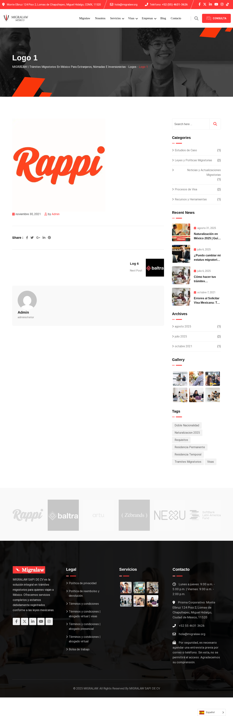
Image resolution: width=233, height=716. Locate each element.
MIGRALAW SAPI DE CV (144, 688)
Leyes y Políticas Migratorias (193, 160)
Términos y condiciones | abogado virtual (84, 639)
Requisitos (181, 440)
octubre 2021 (183, 346)
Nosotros (100, 18)
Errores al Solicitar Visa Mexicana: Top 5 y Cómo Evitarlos (207, 303)
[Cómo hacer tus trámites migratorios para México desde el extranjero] (181, 275)
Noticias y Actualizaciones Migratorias (204, 172)
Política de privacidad (82, 583)
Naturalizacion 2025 (187, 432)
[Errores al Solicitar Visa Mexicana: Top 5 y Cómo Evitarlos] (181, 297)
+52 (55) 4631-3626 (175, 4)
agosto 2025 (183, 326)
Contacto (176, 18)
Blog (163, 18)
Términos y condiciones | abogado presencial (84, 626)
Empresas (147, 18)
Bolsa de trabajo (79, 649)
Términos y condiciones (84, 603)
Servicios (115, 18)
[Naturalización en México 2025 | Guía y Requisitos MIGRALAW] (181, 232)
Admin (56, 214)
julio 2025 (181, 336)
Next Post (136, 270)
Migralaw (84, 18)
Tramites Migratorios (188, 461)
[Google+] (38, 237)
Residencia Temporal (188, 454)
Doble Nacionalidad (187, 425)
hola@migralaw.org (126, 4)
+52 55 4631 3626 (192, 625)
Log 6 (134, 263)
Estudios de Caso (186, 150)
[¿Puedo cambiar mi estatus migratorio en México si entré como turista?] (181, 254)
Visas (131, 18)
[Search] (196, 18)
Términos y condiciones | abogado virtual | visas (84, 614)
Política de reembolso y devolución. (84, 593)
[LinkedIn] (44, 237)
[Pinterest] (49, 237)
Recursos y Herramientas (191, 199)
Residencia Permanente (190, 447)
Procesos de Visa (186, 189)
